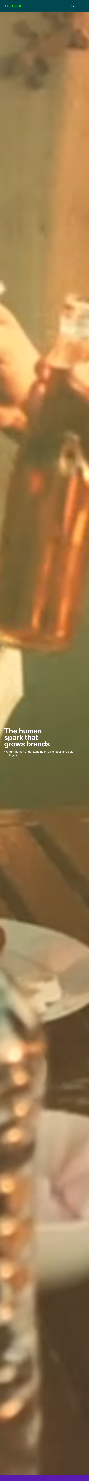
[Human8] (13, 6)
